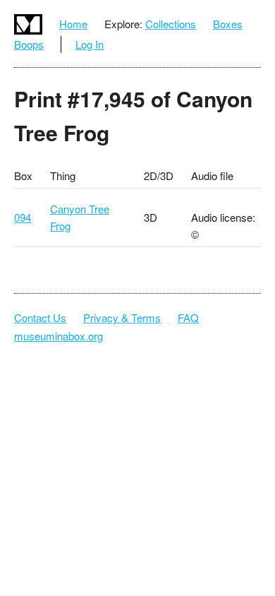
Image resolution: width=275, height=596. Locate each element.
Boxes (228, 23)
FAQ (188, 317)
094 (22, 217)
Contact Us (40, 317)
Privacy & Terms (122, 317)
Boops (29, 44)
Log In (89, 44)
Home (73, 23)
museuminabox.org (58, 335)
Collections (170, 23)
